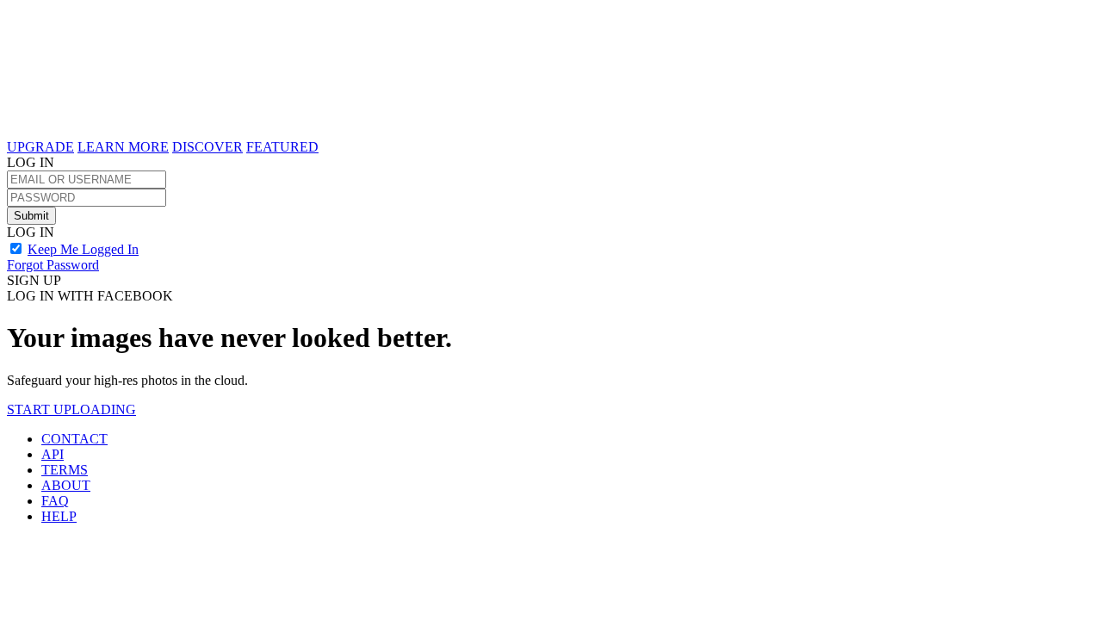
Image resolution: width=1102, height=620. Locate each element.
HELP (59, 516)
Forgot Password (53, 264)
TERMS (64, 469)
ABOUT (65, 485)
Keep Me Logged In (83, 249)
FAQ (55, 500)
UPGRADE (40, 147)
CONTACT (74, 438)
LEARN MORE (123, 147)
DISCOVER (207, 147)
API (52, 454)
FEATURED (282, 147)
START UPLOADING (71, 409)
